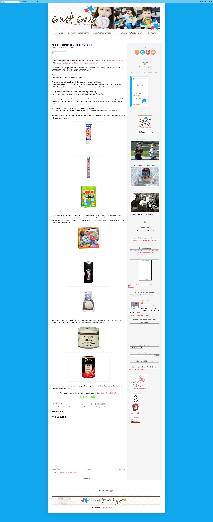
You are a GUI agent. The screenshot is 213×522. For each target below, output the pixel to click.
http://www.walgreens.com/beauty (86, 63)
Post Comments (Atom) (69, 473)
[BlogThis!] (98, 404)
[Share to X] (100, 404)
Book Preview (136, 104)
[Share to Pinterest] (105, 404)
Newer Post (56, 469)
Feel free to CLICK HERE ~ (107, 393)
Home (89, 469)
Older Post (121, 469)
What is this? (145, 279)
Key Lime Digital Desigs (111, 507)
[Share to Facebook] (102, 404)
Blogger (110, 491)
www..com (145, 260)
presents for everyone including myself (92, 407)
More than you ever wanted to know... (145, 240)
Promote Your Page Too (145, 67)
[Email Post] (92, 404)
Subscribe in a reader (136, 369)
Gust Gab (145, 62)
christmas (61, 407)
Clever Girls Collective (116, 60)
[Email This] (96, 404)
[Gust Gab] (145, 65)
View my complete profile (139, 315)
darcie (145, 303)
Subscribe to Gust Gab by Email (141, 295)
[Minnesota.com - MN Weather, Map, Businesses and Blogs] (145, 253)
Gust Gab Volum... (138, 94)
